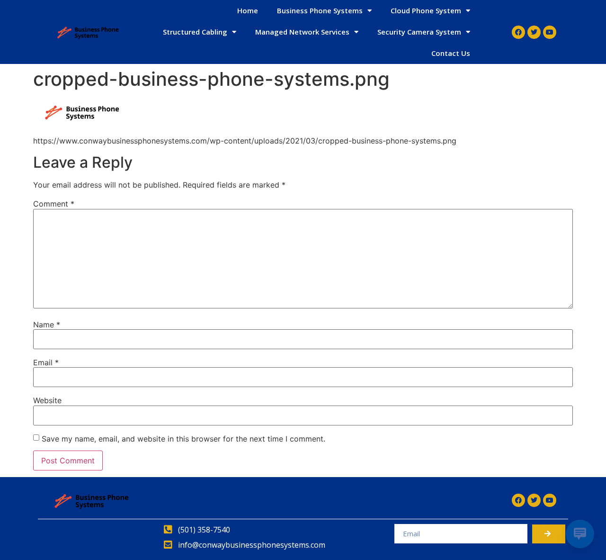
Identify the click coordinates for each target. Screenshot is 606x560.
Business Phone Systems (320, 10)
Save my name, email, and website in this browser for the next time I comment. (183, 439)
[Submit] (548, 533)
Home (247, 10)
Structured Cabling (195, 31)
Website (47, 400)
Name (46, 324)
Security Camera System (419, 31)
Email (46, 362)
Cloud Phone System (426, 10)
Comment (53, 204)
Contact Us (450, 53)
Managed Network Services (302, 31)
